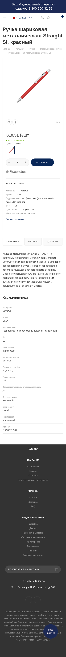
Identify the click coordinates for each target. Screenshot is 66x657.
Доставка (52, 241)
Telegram (37, 599)
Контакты (33, 475)
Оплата (33, 497)
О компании (33, 466)
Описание (13, 241)
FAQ (33, 506)
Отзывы (33, 241)
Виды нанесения (33, 517)
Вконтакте (28, 599)
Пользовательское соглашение (33, 480)
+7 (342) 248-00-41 (34, 581)
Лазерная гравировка (33, 533)
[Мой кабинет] (54, 18)
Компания (33, 460)
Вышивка (33, 524)
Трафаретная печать (33, 555)
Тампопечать (33, 546)
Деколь (33, 528)
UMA (57, 122)
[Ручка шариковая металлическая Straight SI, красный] (33, 86)
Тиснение (33, 551)
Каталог (33, 449)
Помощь (33, 491)
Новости (33, 471)
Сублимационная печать (33, 537)
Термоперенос (33, 542)
